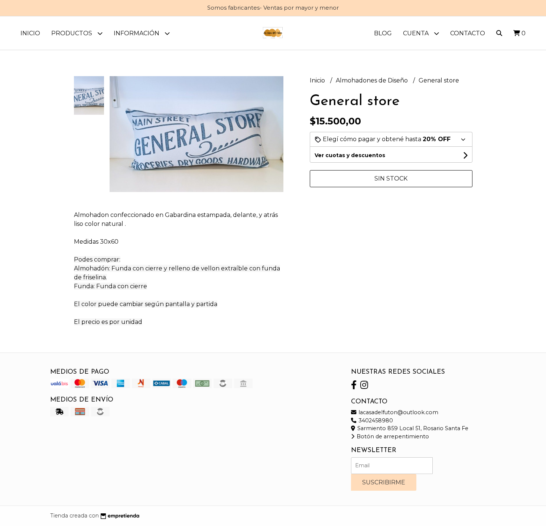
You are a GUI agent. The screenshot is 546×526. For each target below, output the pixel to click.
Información (137, 33)
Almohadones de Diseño (372, 80)
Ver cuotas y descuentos (350, 155)
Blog (383, 33)
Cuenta (416, 33)
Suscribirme (383, 482)
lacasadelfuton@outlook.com (397, 412)
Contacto (467, 33)
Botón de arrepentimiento (392, 436)
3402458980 (375, 420)
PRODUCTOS (72, 33)
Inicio (30, 33)
